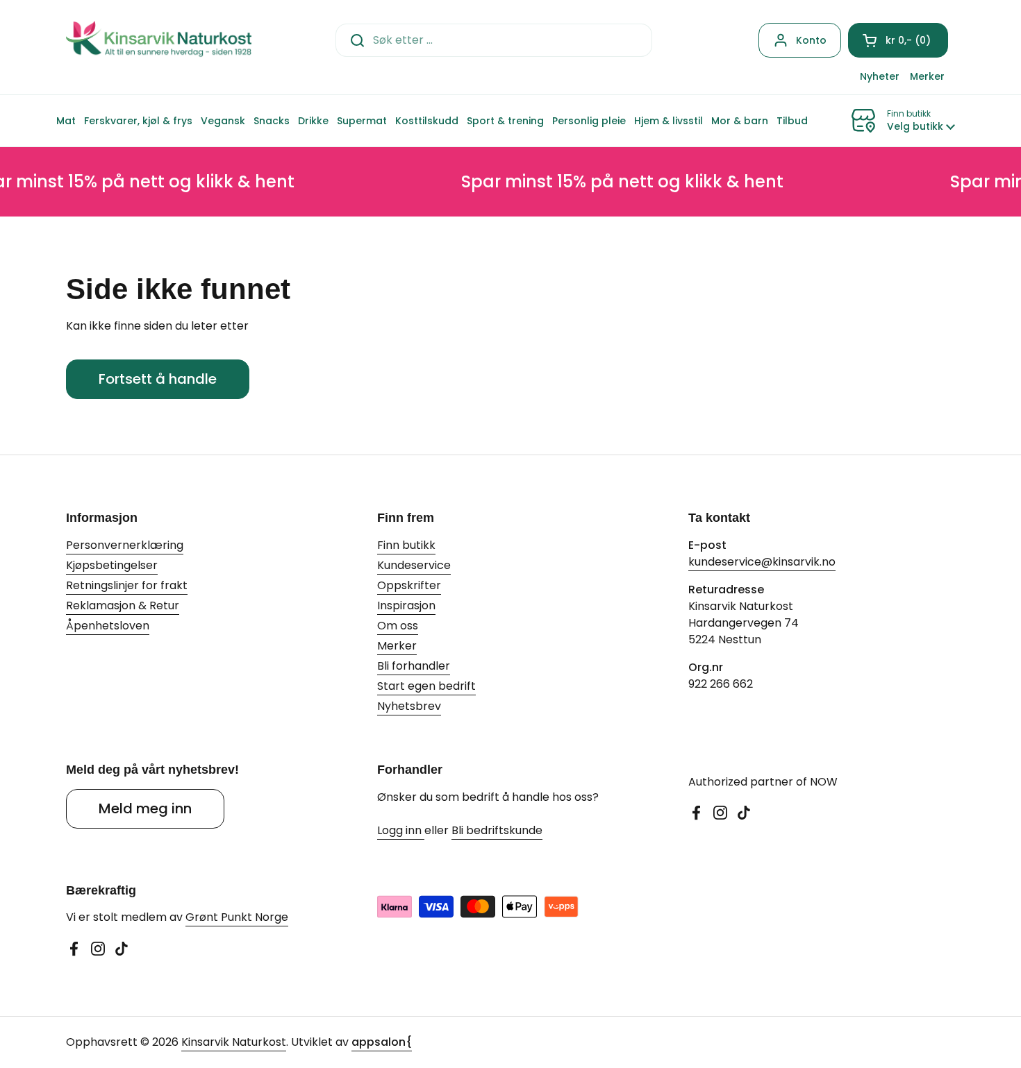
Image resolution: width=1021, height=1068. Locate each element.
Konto (811, 40)
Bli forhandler (413, 666)
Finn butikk (406, 545)
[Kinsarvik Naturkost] (158, 40)
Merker (397, 646)
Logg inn (400, 830)
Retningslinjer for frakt (127, 585)
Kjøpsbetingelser (112, 565)
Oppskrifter (409, 585)
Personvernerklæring (124, 545)
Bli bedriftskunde (496, 830)
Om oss (397, 626)
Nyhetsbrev (409, 706)
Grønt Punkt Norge (236, 917)
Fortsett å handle (158, 379)
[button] (898, 40)
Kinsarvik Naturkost (233, 1042)
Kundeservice (414, 565)
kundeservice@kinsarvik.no (762, 562)
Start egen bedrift (426, 686)
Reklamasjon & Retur (122, 605)
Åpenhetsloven (107, 626)
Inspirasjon (406, 605)
